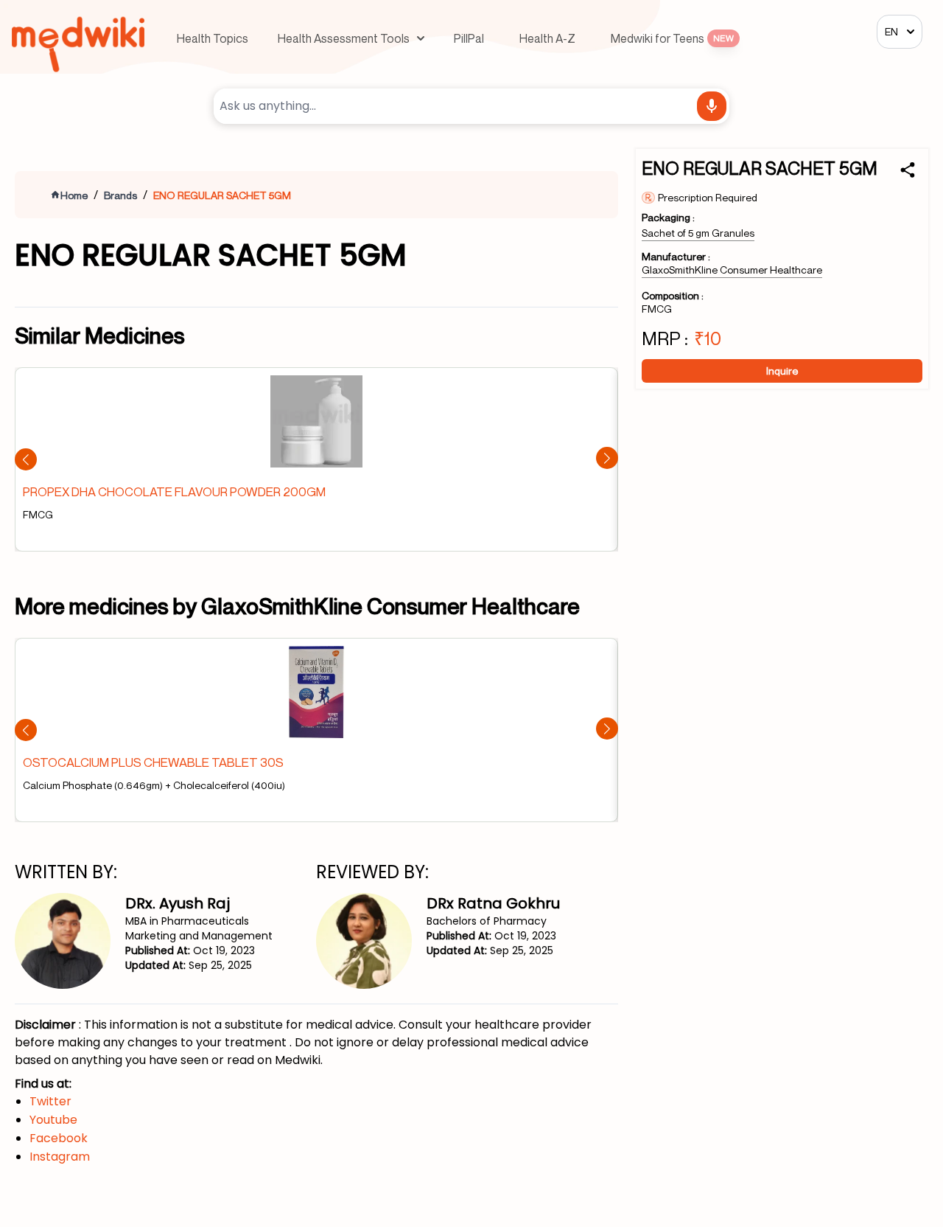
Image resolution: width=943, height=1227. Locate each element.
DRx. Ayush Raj (177, 903)
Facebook (58, 1138)
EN (891, 31)
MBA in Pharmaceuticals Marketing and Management (199, 928)
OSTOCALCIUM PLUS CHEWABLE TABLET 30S (153, 762)
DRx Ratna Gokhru (493, 903)
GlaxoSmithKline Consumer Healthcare (732, 269)
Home (74, 195)
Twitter (50, 1101)
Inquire (782, 370)
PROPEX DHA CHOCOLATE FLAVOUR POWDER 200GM (174, 491)
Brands (120, 195)
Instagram (59, 1156)
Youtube (53, 1119)
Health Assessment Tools (344, 38)
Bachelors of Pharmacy (487, 921)
